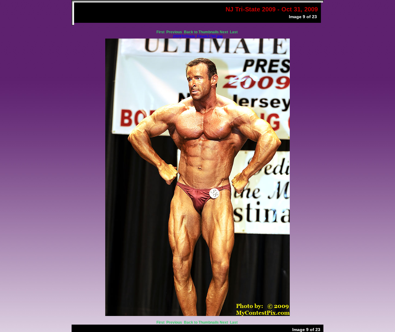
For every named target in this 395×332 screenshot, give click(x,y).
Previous (174, 32)
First (160, 32)
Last (234, 32)
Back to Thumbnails (201, 32)
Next (224, 32)
